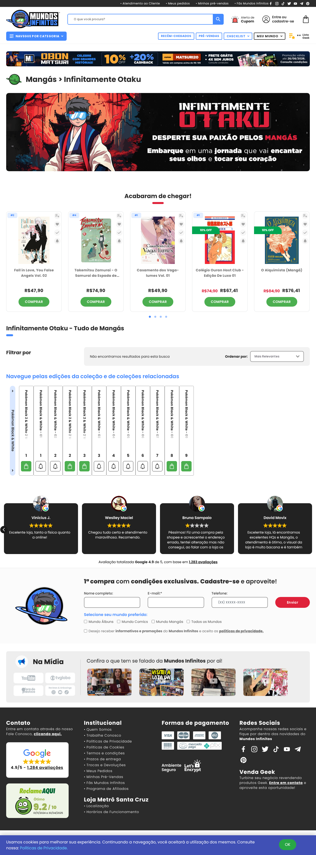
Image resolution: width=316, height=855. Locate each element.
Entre (276, 17)
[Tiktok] (276, 748)
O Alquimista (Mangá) (281, 270)
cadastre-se (283, 21)
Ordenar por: (236, 356)
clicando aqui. (48, 733)
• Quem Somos (98, 729)
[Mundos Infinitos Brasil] (33, 18)
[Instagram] (277, 3)
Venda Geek (257, 772)
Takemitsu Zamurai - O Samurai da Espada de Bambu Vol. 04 (96, 273)
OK (287, 844)
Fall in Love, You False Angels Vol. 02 (34, 273)
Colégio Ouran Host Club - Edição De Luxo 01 (220, 273)
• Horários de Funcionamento (111, 811)
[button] (150, 317)
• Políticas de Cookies (104, 747)
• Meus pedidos (178, 3)
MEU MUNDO (267, 36)
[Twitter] (289, 3)
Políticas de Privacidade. (44, 848)
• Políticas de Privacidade (108, 741)
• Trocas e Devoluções (105, 764)
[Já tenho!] (57, 232)
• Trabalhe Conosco (102, 735)
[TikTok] (283, 3)
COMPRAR (34, 301)
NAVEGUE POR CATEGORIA (37, 36)
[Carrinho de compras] (306, 19)
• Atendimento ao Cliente (140, 3)
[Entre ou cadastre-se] (266, 19)
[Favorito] (57, 224)
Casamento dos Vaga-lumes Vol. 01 (158, 273)
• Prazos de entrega (102, 759)
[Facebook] (271, 3)
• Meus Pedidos (98, 770)
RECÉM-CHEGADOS (176, 36)
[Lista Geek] (57, 216)
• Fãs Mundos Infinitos (252, 3)
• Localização (96, 805)
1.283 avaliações (203, 561)
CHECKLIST (236, 36)
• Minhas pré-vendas (212, 3)
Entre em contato (286, 782)
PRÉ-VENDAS (209, 36)
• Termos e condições (104, 753)
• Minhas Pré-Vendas (103, 776)
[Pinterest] (308, 3)
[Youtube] (295, 3)
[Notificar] (57, 241)
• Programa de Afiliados (106, 788)
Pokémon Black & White (12, 430)
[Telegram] (301, 3)
